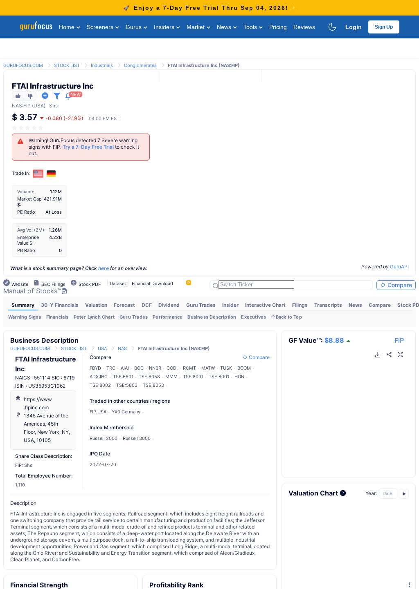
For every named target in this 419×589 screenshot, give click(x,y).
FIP (399, 340)
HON (239, 376)
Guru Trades (201, 305)
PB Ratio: (26, 250)
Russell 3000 (137, 438)
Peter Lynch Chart (94, 317)
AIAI (125, 368)
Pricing (278, 27)
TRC (110, 368)
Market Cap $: (29, 201)
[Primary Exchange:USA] (38, 173)
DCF (147, 305)
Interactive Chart (265, 305)
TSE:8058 (149, 376)
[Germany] (51, 173)
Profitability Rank (176, 585)
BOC (139, 368)
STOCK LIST (67, 65)
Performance (167, 317)
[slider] (28, 128)
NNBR (155, 368)
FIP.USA (98, 412)
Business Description (211, 317)
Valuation (96, 305)
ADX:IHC (99, 376)
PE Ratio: (26, 212)
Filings (300, 305)
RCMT (189, 368)
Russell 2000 (103, 438)
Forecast (124, 305)
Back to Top (289, 317)
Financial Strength (39, 585)
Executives (253, 317)
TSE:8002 (100, 385)
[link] (23, 64)
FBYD (95, 368)
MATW (208, 368)
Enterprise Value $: (28, 240)
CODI (172, 368)
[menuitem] (23, 305)
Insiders (165, 27)
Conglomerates (140, 65)
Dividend (169, 305)
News (225, 27)
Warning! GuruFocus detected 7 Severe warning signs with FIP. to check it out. (84, 146)
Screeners (101, 27)
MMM (171, 376)
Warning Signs (24, 317)
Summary (22, 305)
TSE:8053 (153, 385)
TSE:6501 (123, 376)
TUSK (226, 368)
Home (67, 27)
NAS (17, 106)
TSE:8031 (193, 376)
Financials (57, 317)
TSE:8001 (219, 376)
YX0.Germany (126, 412)
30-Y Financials (60, 305)
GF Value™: (316, 340)
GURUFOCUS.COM (23, 65)
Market (196, 27)
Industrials (102, 65)
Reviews (304, 27)
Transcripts (328, 305)
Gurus (134, 27)
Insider (230, 305)
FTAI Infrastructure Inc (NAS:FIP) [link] (204, 65)
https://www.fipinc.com (38, 403)
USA (102, 348)
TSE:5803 (126, 385)
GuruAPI (399, 266)
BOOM (244, 368)
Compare (399, 284)
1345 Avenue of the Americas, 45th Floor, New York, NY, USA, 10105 (47, 428)
